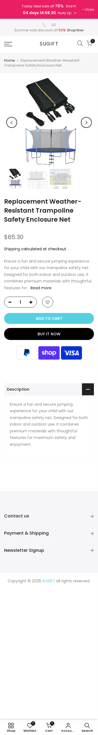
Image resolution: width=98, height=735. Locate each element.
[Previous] (11, 122)
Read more (40, 288)
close (89, 9)
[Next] (86, 122)
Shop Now (75, 30)
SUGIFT (49, 44)
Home (9, 60)
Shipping (12, 249)
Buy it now (49, 334)
